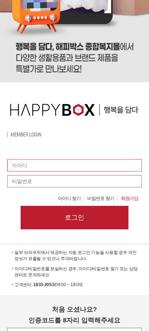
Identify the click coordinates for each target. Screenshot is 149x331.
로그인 (74, 217)
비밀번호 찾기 (100, 198)
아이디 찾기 (69, 198)
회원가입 (129, 198)
